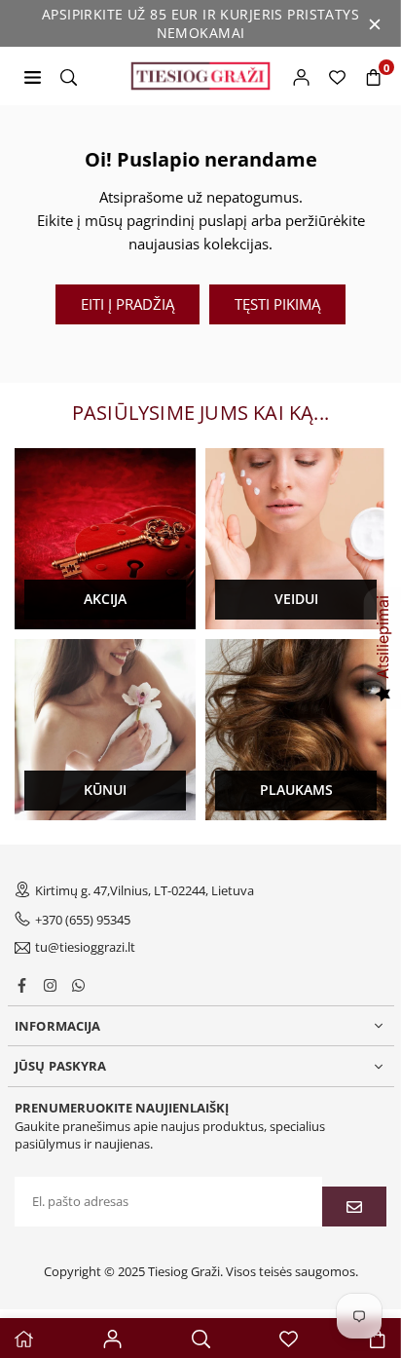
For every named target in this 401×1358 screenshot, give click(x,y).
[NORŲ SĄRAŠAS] (337, 76)
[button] (373, 76)
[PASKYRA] (301, 76)
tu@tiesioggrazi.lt (85, 948)
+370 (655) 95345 (82, 919)
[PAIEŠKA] (69, 76)
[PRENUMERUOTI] (354, 1206)
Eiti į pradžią (127, 304)
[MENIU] (33, 76)
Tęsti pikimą (277, 304)
